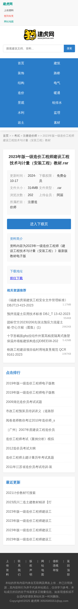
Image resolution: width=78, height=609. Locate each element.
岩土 (21, 122)
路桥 (57, 73)
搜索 (69, 48)
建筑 (57, 63)
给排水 (57, 102)
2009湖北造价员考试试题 (24, 402)
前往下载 (16, 278)
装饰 (21, 73)
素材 (57, 122)
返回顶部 (68, 568)
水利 (21, 112)
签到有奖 (9, 16)
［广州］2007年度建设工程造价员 (30, 429)
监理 (57, 112)
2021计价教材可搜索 (21, 493)
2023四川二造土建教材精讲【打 (29, 502)
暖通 (57, 93)
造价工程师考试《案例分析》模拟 (30, 439)
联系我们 (19, 568)
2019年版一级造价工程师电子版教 (30, 383)
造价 (21, 93)
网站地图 (9, 21)
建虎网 (8, 4)
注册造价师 (30, 135)
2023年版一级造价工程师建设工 (29, 511)
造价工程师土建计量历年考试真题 (30, 457)
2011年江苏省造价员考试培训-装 (29, 467)
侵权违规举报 (55, 566)
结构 (21, 83)
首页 (21, 63)
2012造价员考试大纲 (21, 448)
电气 (57, 83)
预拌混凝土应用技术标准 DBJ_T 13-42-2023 (38, 314)
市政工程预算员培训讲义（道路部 (30, 411)
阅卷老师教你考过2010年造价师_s (30, 420)
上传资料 (9, 10)
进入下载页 (39, 224)
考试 (17, 135)
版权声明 (30, 568)
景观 (21, 102)
